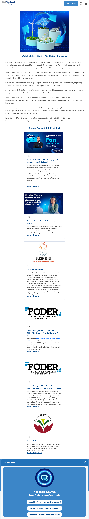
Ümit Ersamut (40, 338)
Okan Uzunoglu (50, 338)
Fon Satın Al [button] (71, 3)
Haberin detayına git (34, 186)
